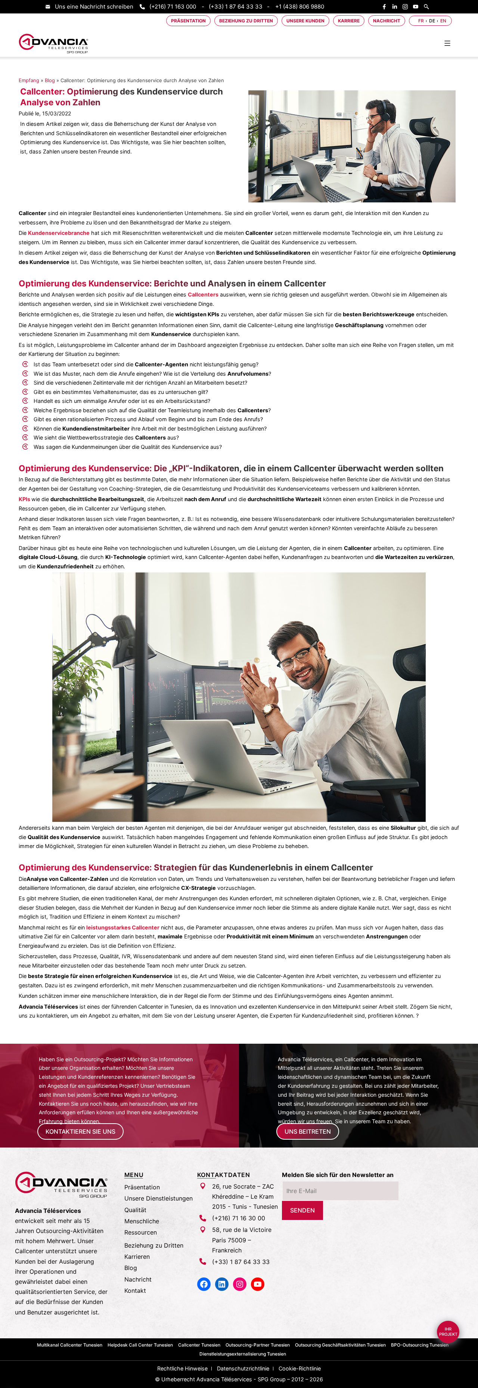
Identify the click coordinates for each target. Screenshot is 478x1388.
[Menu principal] (447, 43)
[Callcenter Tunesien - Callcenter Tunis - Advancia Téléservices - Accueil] (54, 43)
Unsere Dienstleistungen (158, 1198)
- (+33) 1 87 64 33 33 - (236, 6)
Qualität (135, 1210)
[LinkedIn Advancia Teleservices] (396, 6)
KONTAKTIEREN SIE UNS (80, 1131)
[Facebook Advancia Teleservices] (386, 6)
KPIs (24, 499)
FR (421, 21)
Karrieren (137, 1256)
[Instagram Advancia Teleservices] (407, 6)
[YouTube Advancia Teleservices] (417, 6)
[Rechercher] (428, 6)
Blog (50, 80)
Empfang (29, 80)
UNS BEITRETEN (308, 1131)
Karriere (349, 21)
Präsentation (188, 21)
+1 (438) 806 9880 (299, 6)
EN (443, 21)
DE (432, 21)
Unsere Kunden (305, 21)
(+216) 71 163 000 (172, 6)
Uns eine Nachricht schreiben (94, 6)
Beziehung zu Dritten (246, 21)
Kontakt (135, 1290)
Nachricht (386, 21)
